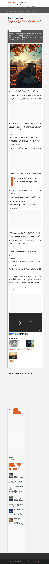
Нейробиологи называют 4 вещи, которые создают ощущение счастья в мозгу (18, 499)
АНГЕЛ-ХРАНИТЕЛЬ (18, 509)
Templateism (34, 561)
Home (8, 8)
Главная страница (12, 450)
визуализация (16, 23)
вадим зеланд (36, 20)
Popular (17, 412)
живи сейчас (14, 22)
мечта (34, 22)
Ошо (10, 469)
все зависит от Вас (19, 20)
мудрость (9, 21)
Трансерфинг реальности (13, 452)
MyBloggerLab (40, 561)
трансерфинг (10, 20)
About (10, 409)
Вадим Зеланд (35, 6)
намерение (24, 23)
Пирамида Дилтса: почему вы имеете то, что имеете (18, 519)
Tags (16, 409)
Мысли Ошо (11, 457)
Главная (22, 6)
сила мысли (34, 21)
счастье (28, 20)
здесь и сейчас (23, 22)
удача (29, 22)
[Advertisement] (25, 110)
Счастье (10, 455)
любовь (15, 21)
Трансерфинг (28, 6)
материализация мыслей (25, 21)
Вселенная (13, 8)
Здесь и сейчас (11, 459)
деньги (15, 469)
